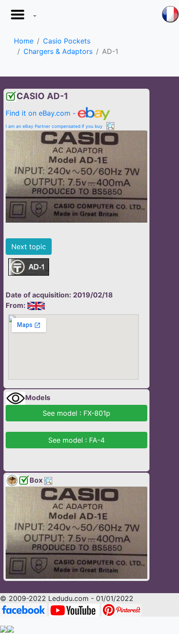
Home (23, 41)
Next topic (28, 246)
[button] (21, 16)
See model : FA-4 (76, 440)
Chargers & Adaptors (58, 51)
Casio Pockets (66, 41)
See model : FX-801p (76, 413)
